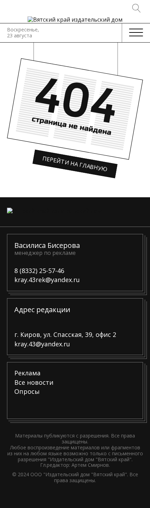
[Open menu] (136, 33)
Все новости (33, 382)
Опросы (27, 392)
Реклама (27, 373)
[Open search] (136, 8)
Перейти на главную (75, 163)
